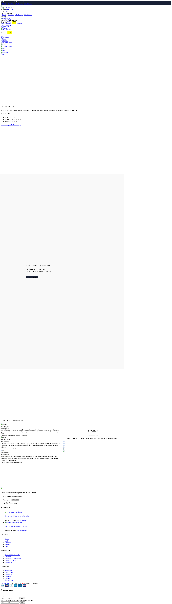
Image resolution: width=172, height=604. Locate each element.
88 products (5, 26)
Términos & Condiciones (13, 558)
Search (22, 598)
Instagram (8, 570)
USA (6, 541)
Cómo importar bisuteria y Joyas (16, 526)
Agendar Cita (9, 580)
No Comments (22, 520)
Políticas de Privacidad (12, 555)
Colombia (8, 542)
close (2, 594)
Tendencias (8, 562)
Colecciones (9, 572)
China (7, 539)
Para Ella (8, 576)
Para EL (7, 578)
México (7, 544)
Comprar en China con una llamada (17, 516)
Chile (6, 546)
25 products (5, 37)
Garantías (8, 557)
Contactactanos (10, 560)
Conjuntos (8, 574)
